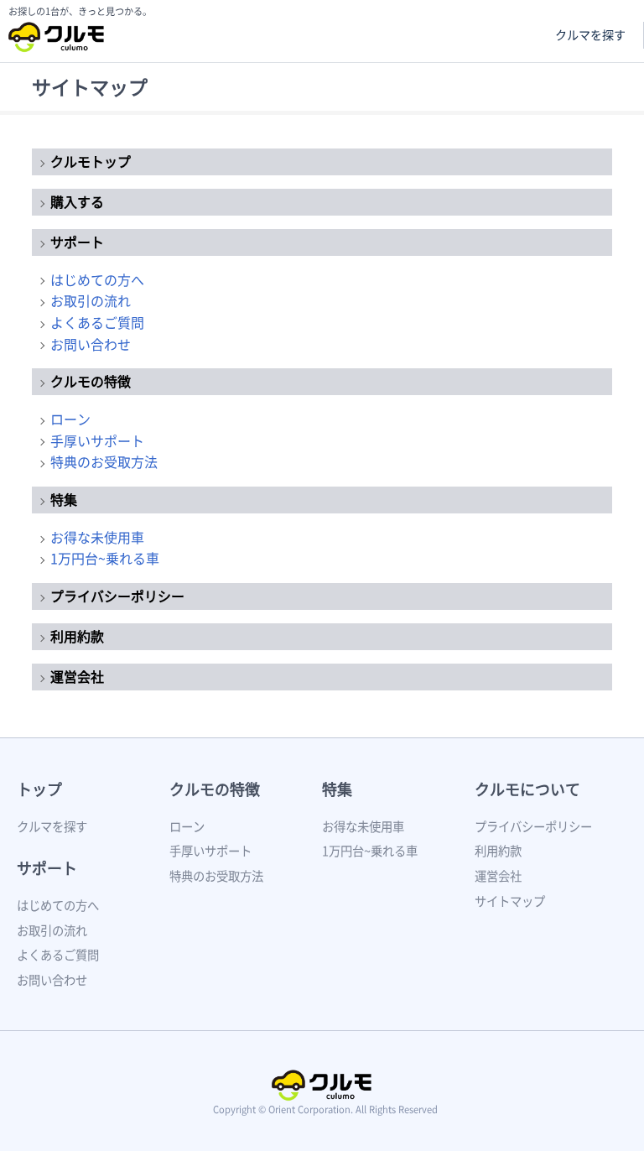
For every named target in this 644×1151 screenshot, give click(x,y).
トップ (39, 789)
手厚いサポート (97, 440)
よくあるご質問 (97, 322)
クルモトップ (90, 161)
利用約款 (77, 636)
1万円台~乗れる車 (104, 558)
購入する (77, 201)
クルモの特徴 (90, 381)
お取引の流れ (90, 300)
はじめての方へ (97, 279)
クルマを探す (590, 35)
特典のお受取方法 (104, 461)
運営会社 (77, 676)
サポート (77, 242)
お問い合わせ (90, 344)
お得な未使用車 (97, 537)
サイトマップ (510, 901)
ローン (70, 419)
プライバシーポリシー (117, 596)
